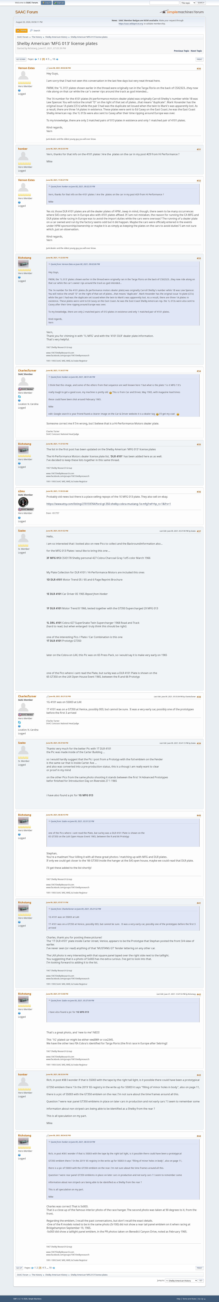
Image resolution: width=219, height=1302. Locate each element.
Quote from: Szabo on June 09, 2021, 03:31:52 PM (72, 821)
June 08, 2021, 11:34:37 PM (57, 370)
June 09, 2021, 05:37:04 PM (57, 743)
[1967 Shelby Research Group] (19, 277)
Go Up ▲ (202, 1299)
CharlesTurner (27, 370)
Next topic (196, 50)
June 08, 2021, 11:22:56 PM (57, 257)
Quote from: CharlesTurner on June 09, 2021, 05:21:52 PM (76, 909)
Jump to (160, 1280)
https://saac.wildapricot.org (131, 23)
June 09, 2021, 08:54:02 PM (60, 1135)
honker (22, 149)
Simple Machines (35, 1299)
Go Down (20, 59)
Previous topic (181, 50)
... (51, 59)
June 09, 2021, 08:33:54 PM (57, 1074)
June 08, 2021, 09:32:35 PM (57, 148)
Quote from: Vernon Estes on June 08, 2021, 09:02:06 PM (75, 264)
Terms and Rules (189, 1299)
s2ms (21, 491)
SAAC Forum (26, 12)
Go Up (19, 1268)
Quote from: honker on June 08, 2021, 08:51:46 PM (73, 377)
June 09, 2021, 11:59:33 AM (57, 491)
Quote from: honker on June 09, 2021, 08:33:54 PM (73, 1142)
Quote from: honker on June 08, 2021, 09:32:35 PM (73, 186)
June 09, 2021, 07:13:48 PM (57, 994)
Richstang (24, 257)
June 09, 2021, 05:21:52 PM (60, 696)
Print (199, 59)
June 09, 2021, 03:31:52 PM (57, 531)
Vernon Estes (26, 68)
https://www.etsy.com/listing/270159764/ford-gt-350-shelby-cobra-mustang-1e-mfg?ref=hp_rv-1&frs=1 (108, 504)
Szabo (22, 530)
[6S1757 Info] (19, 517)
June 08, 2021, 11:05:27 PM (57, 180)
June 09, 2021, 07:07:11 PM (57, 902)
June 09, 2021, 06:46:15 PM (57, 815)
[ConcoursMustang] (19, 400)
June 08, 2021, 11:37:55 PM (57, 444)
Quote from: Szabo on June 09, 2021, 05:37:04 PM (72, 1000)
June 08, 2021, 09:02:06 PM (60, 68)
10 (53, 59)
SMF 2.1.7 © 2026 (20, 1299)
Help (179, 1299)
